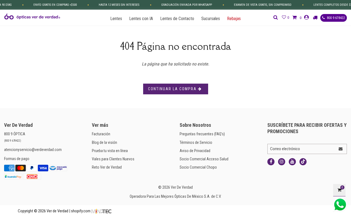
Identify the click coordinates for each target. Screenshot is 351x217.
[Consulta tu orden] (316, 17)
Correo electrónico (285, 148)
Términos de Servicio (196, 142)
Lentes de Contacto (177, 18)
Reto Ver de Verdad (107, 167)
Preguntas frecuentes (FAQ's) (202, 134)
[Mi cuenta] (307, 17)
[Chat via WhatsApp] (340, 204)
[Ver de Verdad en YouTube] (292, 161)
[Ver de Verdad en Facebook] (270, 161)
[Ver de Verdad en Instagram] (281, 161)
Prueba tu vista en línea (110, 151)
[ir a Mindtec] (101, 210)
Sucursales (210, 18)
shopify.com (80, 210)
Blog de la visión (104, 142)
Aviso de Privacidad (195, 151)
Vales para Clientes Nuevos (113, 159)
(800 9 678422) (12, 140)
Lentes (116, 18)
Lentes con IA (141, 18)
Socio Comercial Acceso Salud (204, 159)
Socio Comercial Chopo (198, 167)
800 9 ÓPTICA (14, 134)
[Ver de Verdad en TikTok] (303, 161)
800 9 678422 (335, 18)
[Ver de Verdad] (32, 16)
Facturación (101, 134)
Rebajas (234, 18)
